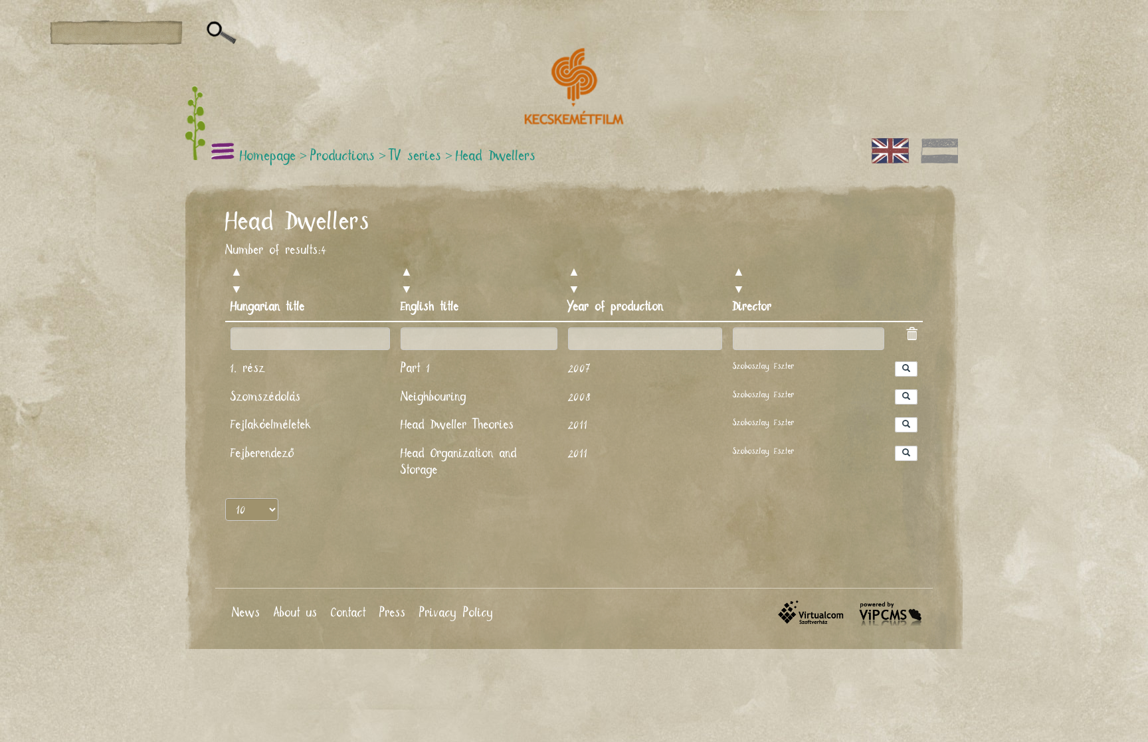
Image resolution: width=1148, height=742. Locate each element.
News (246, 613)
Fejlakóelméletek (271, 425)
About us (296, 613)
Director (752, 307)
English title (430, 307)
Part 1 (415, 368)
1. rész (248, 368)
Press (392, 613)
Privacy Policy (456, 613)
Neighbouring (433, 397)
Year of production (616, 307)
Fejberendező (262, 453)
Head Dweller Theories (457, 425)
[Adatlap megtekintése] (906, 369)
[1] (221, 33)
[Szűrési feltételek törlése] (911, 336)
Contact (348, 613)
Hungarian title (268, 307)
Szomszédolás (266, 397)
